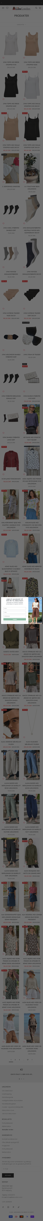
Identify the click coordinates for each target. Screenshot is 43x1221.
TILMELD (15, 619)
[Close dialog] (40, 598)
